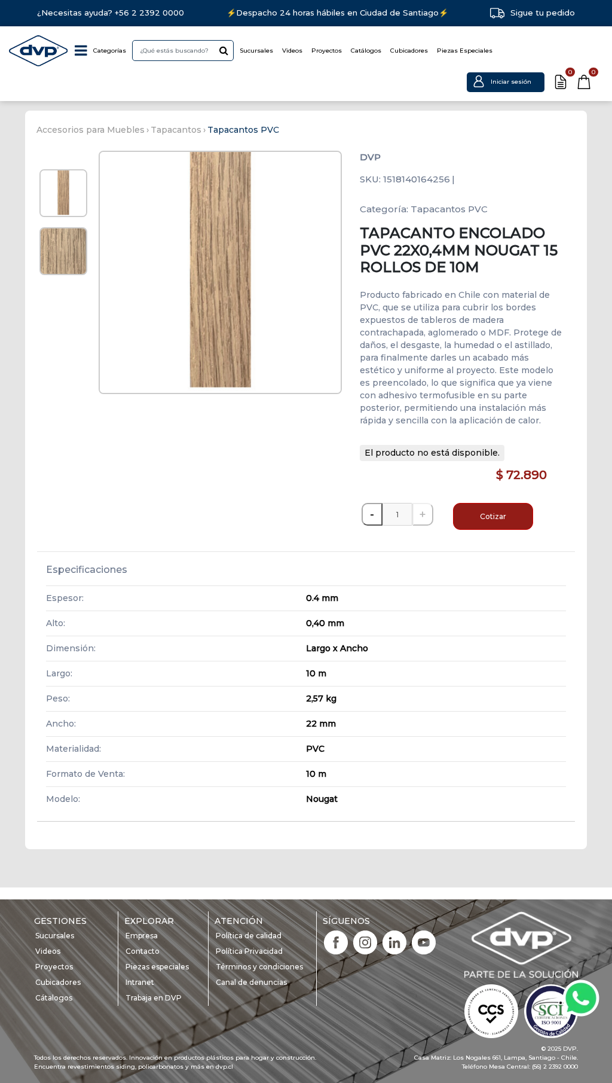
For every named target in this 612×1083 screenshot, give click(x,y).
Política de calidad (248, 935)
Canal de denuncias (251, 982)
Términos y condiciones (259, 966)
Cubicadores (409, 50)
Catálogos (366, 50)
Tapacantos (176, 129)
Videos (292, 50)
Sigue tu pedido (542, 12)
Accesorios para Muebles (90, 129)
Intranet (140, 982)
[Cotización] (560, 82)
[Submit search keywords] (223, 50)
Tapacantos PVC (243, 129)
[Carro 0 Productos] (584, 82)
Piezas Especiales (464, 50)
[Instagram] (365, 941)
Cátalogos (53, 997)
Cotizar (493, 516)
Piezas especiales (157, 966)
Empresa (142, 935)
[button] (505, 82)
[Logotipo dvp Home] (39, 50)
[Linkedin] (394, 941)
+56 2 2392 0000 (149, 12)
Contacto (143, 951)
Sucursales (256, 50)
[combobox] (183, 50)
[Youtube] (424, 941)
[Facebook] (336, 941)
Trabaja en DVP (154, 997)
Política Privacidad (249, 951)
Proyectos (326, 50)
